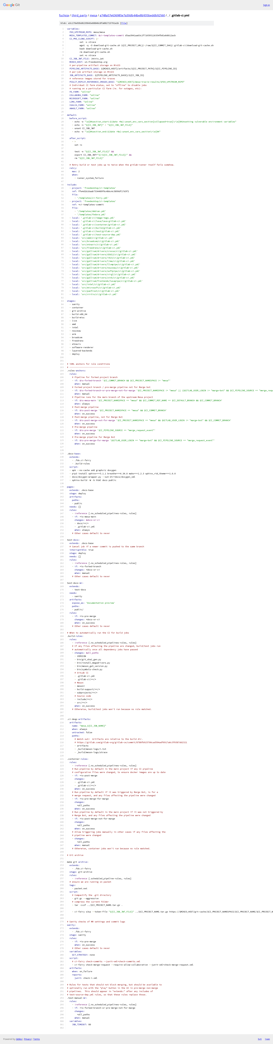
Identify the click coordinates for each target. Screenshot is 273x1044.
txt (260, 1039)
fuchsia (64, 15)
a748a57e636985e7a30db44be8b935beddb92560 (132, 15)
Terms (36, 1039)
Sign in (266, 4)
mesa (93, 15)
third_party (79, 15)
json (267, 1039)
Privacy (27, 1039)
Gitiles (19, 1039)
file (123, 23)
